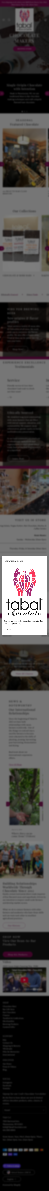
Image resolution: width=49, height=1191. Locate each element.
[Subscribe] (42, 629)
